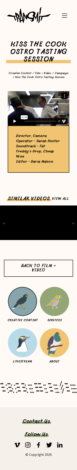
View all (60, 199)
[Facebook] (38, 445)
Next (73, 222)
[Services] (54, 301)
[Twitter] (49, 445)
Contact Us (36, 421)
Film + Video (43, 73)
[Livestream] (22, 343)
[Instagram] (28, 445)
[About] (54, 343)
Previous (4, 222)
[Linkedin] (60, 445)
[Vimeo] (17, 445)
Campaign (62, 73)
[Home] (29, 22)
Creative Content (20, 73)
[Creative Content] (22, 301)
